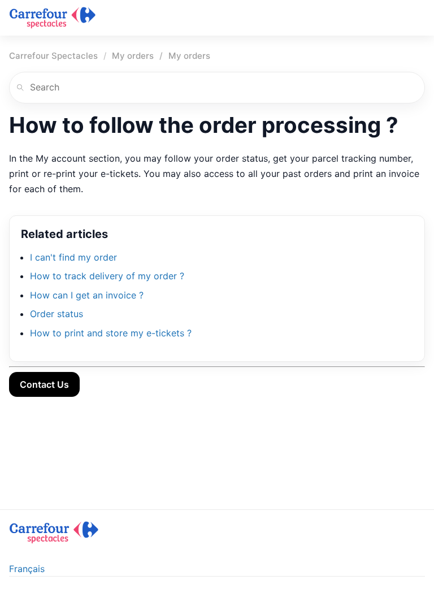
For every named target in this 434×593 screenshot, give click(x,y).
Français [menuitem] (27, 568)
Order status (56, 313)
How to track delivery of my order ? (107, 276)
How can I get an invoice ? (87, 295)
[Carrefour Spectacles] (52, 18)
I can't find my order (73, 257)
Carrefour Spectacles (53, 55)
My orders (133, 55)
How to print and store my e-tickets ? (111, 333)
